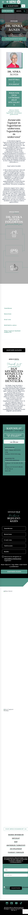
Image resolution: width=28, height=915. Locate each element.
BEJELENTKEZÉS (13, 6)
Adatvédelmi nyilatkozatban (12, 342)
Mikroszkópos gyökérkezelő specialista (14, 99)
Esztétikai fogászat (14, 81)
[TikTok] (21, 903)
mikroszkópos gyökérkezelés (16, 113)
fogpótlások (9, 113)
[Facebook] (11, 903)
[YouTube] (16, 903)
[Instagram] (7, 903)
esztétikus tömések (13, 111)
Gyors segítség (7, 11)
